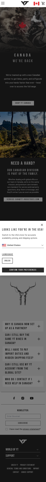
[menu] (3, 3)
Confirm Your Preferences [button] (23, 270)
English (7, 261)
